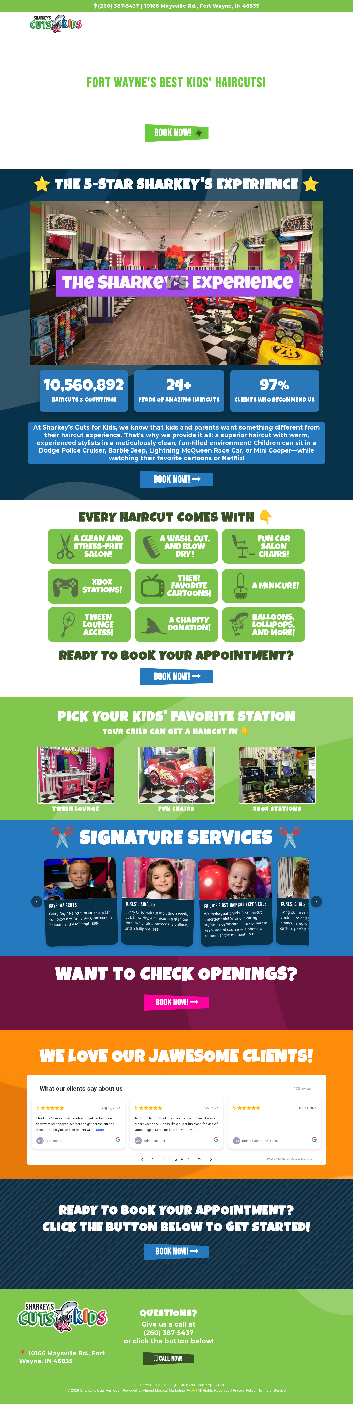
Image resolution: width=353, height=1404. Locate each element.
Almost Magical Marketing (164, 1390)
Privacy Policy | (245, 1390)
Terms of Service (272, 1390)
